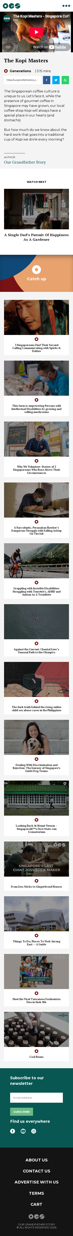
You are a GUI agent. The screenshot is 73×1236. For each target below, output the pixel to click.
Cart (36, 1204)
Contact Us (36, 1171)
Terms (36, 1193)
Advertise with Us (37, 1182)
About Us (37, 1160)
